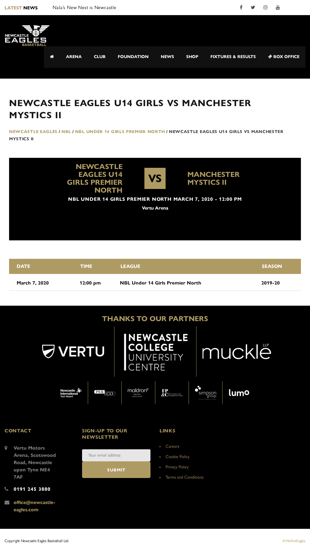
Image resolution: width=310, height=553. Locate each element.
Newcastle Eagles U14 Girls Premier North (95, 178)
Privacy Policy (177, 467)
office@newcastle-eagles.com (34, 505)
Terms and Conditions (184, 477)
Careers (172, 446)
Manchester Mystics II (213, 178)
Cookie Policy (178, 456)
